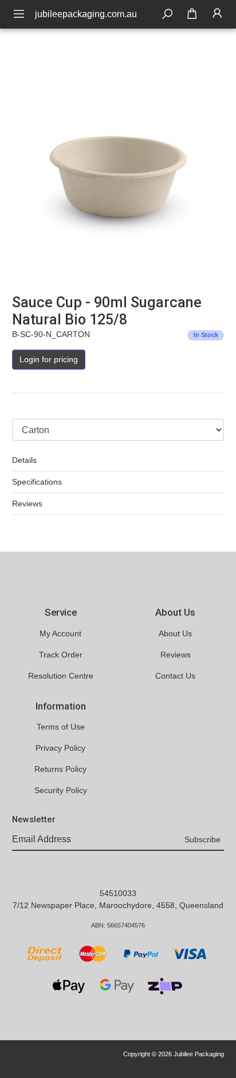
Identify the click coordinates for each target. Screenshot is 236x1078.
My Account (60, 633)
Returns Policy (60, 769)
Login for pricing (48, 359)
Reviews (27, 503)
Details (24, 460)
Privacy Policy (60, 747)
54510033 (118, 893)
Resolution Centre (60, 675)
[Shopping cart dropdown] (192, 14)
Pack (21, 408)
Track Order (60, 654)
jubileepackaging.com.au (86, 14)
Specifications (37, 481)
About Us (175, 633)
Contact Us (175, 675)
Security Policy (60, 790)
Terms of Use (61, 726)
